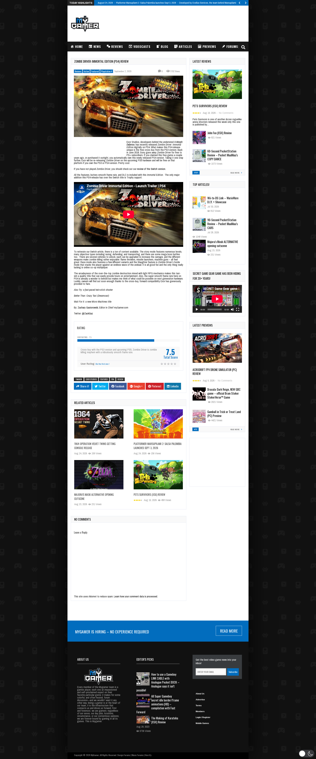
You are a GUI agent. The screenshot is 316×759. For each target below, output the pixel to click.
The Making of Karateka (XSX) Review (164, 720)
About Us (200, 694)
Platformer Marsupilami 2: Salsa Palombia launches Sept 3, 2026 (158, 446)
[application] (217, 299)
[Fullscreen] (237, 309)
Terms (199, 705)
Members (200, 711)
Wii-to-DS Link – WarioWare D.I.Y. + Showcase (222, 200)
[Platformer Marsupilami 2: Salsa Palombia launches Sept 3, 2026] (158, 424)
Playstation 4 (106, 71)
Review (120, 379)
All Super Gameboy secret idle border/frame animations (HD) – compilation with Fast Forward (157, 704)
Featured (95, 71)
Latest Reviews (202, 61)
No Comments (226, 113)
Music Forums (138, 755)
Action (86, 71)
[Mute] (232, 309)
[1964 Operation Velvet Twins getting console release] (98, 424)
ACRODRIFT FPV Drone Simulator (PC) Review (215, 371)
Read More (229, 631)
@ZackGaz (87, 313)
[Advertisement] (185, 23)
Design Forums (123, 755)
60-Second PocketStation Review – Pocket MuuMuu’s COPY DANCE (222, 155)
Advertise (200, 699)
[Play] (196, 309)
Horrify (148, 755)
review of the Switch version (151, 169)
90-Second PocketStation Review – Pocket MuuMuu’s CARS (222, 224)
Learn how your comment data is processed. (136, 596)
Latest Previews (203, 325)
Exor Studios (91, 379)
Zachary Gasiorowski (88, 307)
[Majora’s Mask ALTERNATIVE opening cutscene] (98, 474)
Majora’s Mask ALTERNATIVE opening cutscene (222, 244)
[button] (306, 753)
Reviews (78, 71)
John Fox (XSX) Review (219, 133)
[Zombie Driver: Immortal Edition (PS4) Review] (128, 106)
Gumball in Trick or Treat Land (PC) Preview (224, 414)
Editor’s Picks (145, 659)
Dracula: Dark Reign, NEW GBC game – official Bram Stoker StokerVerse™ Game (223, 393)
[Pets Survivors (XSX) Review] (158, 474)
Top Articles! (201, 184)
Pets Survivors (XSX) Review (149, 495)
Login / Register (203, 717)
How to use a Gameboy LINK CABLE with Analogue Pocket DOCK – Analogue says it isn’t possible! (157, 682)
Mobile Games (202, 723)
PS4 (112, 379)
